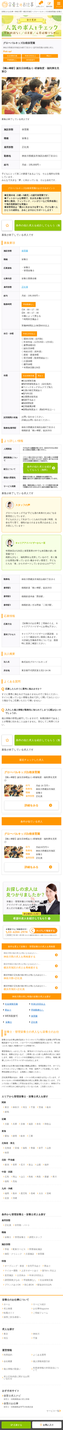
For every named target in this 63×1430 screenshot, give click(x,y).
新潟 (7, 1164)
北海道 (8, 1148)
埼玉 (25, 1107)
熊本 (15, 1193)
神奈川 (16, 1107)
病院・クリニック (13, 1254)
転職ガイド (9, 1313)
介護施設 (30, 1254)
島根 (31, 1176)
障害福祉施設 (35, 1249)
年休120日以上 (29, 334)
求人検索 (8, 1309)
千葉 (33, 1107)
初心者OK (29, 1284)
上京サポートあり (29, 1270)
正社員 (25, 287)
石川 (23, 1164)
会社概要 (8, 1361)
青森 (33, 1148)
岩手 (41, 1148)
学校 (7, 1249)
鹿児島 (24, 1193)
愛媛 (46, 1176)
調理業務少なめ (12, 1280)
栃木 (49, 1107)
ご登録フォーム (40, 1313)
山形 (49, 1148)
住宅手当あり (34, 1266)
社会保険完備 (28, 376)
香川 (54, 1176)
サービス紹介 (39, 1304)
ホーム (7, 1304)
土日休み (21, 1275)
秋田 (7, 1152)
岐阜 (23, 1136)
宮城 (17, 1148)
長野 (15, 1164)
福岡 (7, 1193)
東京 (7, 1107)
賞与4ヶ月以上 (49, 1270)
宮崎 (49, 1193)
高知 (15, 1181)
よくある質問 (39, 1355)
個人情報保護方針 (41, 1361)
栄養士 (9, 1022)
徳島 (7, 1181)
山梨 (39, 1164)
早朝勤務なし (28, 304)
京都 (23, 1124)
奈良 (39, 1124)
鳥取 (39, 1176)
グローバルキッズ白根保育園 (22, 772)
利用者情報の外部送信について (46, 1369)
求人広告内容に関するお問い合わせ (16, 1377)
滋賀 (31, 1124)
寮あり (40, 376)
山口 (23, 1176)
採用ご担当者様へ (12, 1317)
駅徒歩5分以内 (44, 1284)
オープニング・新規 (14, 1266)
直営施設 (9, 1275)
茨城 (41, 1107)
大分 (41, 1193)
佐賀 (7, 1198)
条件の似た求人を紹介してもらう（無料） (38, 227)
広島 (7, 1176)
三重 (31, 1136)
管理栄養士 (20, 1237)
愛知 (7, 1136)
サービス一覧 (52, 1411)
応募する (17, 1425)
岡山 (15, 1176)
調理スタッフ (35, 1237)
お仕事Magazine (41, 1309)
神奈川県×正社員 (13, 978)
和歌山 (47, 1124)
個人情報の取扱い (12, 1369)
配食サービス (19, 1249)
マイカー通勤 (11, 1270)
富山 (31, 1164)
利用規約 (8, 1355)
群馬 (7, 1112)
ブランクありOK (13, 1284)
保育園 (25, 251)
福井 (46, 1164)
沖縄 (15, 1198)
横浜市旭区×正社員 (14, 989)
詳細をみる (31, 805)
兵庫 (15, 1124)
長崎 (33, 1193)
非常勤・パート (22, 1225)
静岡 (15, 1136)
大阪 (7, 1124)
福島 (25, 1148)
